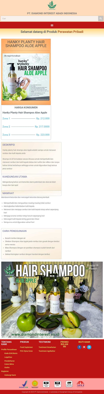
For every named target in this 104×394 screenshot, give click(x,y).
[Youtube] (84, 347)
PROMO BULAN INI (64, 344)
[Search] (100, 18)
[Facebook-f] (79, 347)
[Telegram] (89, 347)
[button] (52, 25)
